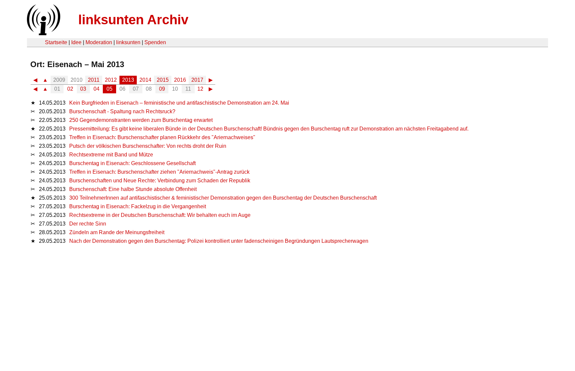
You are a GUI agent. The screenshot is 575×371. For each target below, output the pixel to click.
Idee (76, 42)
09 (162, 89)
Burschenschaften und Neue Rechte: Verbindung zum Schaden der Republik (159, 180)
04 (96, 89)
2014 (145, 80)
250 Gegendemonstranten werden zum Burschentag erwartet (141, 120)
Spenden (155, 42)
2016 (180, 80)
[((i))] (43, 33)
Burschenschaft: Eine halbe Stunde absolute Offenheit (133, 189)
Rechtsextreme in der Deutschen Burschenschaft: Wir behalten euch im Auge (160, 215)
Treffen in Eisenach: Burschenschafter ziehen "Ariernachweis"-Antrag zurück (159, 172)
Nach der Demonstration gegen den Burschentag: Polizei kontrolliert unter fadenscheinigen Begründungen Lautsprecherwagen (218, 241)
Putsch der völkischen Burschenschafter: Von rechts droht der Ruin (147, 146)
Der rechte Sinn (87, 224)
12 (200, 89)
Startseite (56, 42)
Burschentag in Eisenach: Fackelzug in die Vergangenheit (137, 206)
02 (70, 89)
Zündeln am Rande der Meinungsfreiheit (116, 232)
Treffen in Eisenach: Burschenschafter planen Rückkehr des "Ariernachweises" (162, 137)
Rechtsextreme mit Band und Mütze (111, 154)
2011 (93, 80)
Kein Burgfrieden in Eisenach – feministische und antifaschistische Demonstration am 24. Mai (179, 103)
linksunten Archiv (133, 19)
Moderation (99, 42)
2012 (111, 80)
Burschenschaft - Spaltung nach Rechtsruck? (122, 111)
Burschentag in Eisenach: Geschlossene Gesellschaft (132, 163)
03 (83, 89)
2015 (163, 80)
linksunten (128, 42)
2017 (197, 80)
